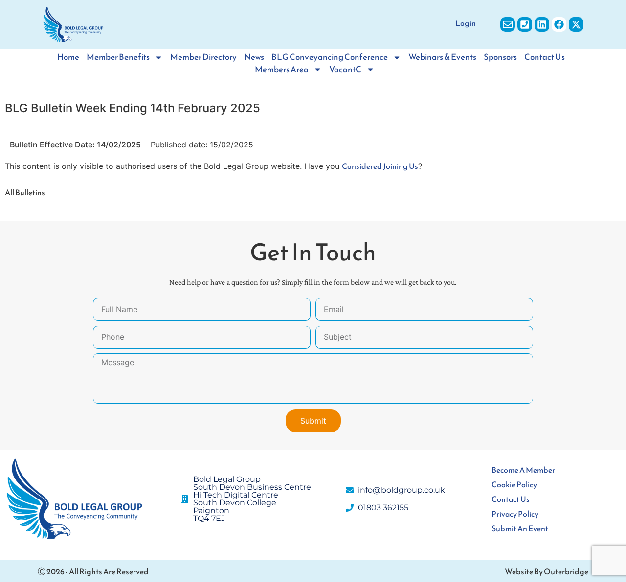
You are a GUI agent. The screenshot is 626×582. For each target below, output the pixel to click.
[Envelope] (507, 24)
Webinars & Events (442, 57)
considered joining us (380, 166)
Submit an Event (520, 528)
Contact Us (544, 57)
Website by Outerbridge (546, 571)
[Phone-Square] (524, 24)
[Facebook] (559, 24)
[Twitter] (576, 24)
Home (68, 57)
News (254, 57)
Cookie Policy (514, 484)
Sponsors (500, 57)
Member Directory (203, 57)
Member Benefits (118, 57)
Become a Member (523, 470)
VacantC (345, 69)
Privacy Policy (515, 514)
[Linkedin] (542, 24)
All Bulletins (25, 192)
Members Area (282, 69)
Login (465, 23)
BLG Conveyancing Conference (329, 57)
